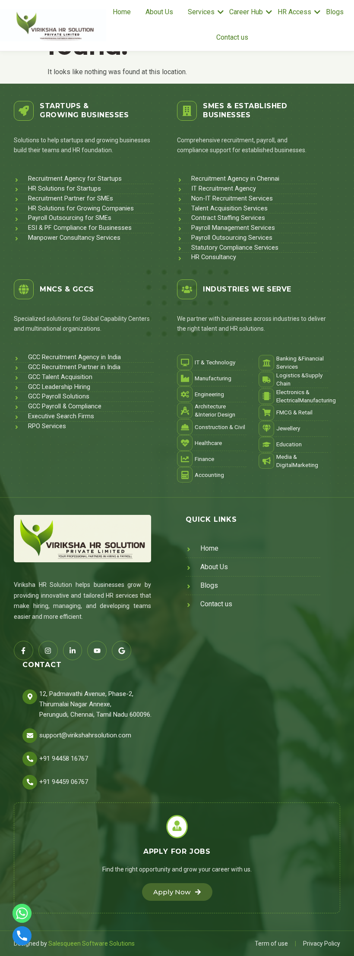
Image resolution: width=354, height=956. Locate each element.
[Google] (121, 650)
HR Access (294, 12)
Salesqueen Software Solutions (91, 943)
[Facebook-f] (23, 650)
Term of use (271, 943)
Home (122, 12)
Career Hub (246, 12)
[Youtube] (97, 650)
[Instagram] (48, 650)
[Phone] (22, 935)
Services (201, 12)
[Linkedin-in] (72, 650)
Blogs (335, 12)
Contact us (232, 37)
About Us (159, 12)
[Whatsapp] (22, 913)
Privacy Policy (321, 943)
